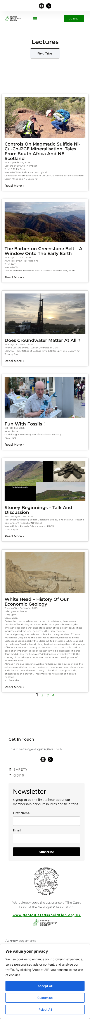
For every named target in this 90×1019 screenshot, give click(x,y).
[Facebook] (41, 6)
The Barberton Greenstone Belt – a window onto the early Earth (43, 251)
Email (17, 830)
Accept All (45, 986)
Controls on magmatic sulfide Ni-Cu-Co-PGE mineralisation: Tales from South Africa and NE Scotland (42, 151)
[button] (35, 18)
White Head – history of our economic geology (37, 602)
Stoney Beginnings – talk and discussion (38, 510)
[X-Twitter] (48, 6)
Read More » (14, 186)
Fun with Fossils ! (25, 424)
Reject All (45, 1009)
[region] (45, 981)
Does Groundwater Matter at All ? (42, 340)
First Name (21, 813)
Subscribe (46, 852)
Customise (45, 998)
